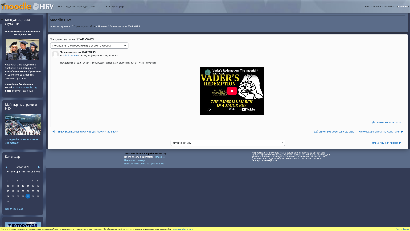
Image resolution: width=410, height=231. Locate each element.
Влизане (403, 6)
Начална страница (60, 26)
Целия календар (14, 208)
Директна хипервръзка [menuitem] (386, 122)
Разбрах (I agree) (402, 229)
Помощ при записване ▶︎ (385, 143)
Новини (102, 26)
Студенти (70, 6)
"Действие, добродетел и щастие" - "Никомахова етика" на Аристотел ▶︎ (358, 131)
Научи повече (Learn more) (182, 229)
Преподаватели (86, 6)
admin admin (70, 55)
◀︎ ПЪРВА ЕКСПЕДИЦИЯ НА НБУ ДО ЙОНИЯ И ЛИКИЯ (85, 131)
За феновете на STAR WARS (125, 26)
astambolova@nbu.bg (25, 87)
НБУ (59, 6)
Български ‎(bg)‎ (115, 6)
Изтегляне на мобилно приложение (144, 163)
